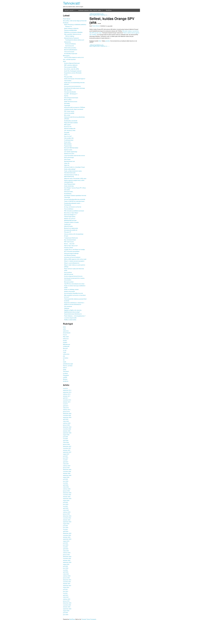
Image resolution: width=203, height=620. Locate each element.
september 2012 (67, 392)
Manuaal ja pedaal (68, 282)
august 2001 (66, 587)
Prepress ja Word (68, 247)
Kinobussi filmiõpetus (70, 44)
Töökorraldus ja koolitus (70, 48)
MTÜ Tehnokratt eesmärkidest (71, 251)
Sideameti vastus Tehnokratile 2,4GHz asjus (75, 178)
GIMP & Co (67, 134)
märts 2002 (66, 574)
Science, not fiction (67, 365)
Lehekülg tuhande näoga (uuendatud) (73, 109)
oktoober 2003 (66, 537)
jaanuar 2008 (66, 444)
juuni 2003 (65, 545)
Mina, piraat (67, 115)
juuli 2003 (65, 543)
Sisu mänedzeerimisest (70, 240)
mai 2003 (65, 547)
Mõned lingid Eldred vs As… (97, 14)
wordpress (65, 381)
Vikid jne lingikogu (69, 36)
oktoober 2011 (66, 396)
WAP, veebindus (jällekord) (70, 65)
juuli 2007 (65, 456)
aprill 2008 (65, 440)
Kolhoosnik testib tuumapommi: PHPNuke (74, 107)
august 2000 (66, 610)
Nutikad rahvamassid (69, 291)
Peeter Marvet (96, 26)
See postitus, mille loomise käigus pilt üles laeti (74, 20)
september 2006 (67, 475)
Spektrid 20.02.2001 (69, 153)
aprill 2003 (65, 549)
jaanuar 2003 (66, 554)
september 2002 (67, 562)
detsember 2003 (67, 533)
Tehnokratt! (71, 2)
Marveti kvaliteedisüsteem (70, 49)
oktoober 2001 (66, 583)
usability (65, 377)
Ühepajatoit (66, 375)
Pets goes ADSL (68, 77)
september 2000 (67, 609)
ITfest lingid (67, 197)
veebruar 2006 (66, 489)
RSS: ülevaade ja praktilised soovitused (74, 211)
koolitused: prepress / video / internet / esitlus (89, 10)
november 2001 (67, 581)
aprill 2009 (65, 419)
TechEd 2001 (67, 224)
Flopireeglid (67, 105)
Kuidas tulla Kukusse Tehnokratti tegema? (74, 78)
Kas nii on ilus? (68, 136)
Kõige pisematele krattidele (71, 122)
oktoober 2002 (66, 560)
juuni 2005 (65, 504)
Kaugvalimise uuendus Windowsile (72, 73)
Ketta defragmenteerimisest (71, 97)
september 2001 (67, 585)
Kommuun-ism (67, 126)
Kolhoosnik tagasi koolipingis (71, 253)
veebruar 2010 (66, 409)
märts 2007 (66, 463)
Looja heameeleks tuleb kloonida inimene (74, 155)
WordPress (108, 10)
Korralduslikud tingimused (70, 53)
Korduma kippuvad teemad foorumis (73, 276)
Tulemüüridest (67, 80)
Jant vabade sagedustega (70, 151)
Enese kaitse (67, 142)
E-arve (65, 75)
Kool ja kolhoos (68, 272)
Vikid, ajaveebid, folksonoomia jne (72, 34)
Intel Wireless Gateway (70, 255)
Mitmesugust (66, 55)
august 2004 (66, 523)
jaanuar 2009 (66, 425)
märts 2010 (66, 407)
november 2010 (67, 400)
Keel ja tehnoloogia (69, 157)
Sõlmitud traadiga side (69, 128)
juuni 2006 (65, 481)
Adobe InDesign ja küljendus (71, 28)
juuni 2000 (65, 614)
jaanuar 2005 (66, 514)
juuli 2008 (65, 436)
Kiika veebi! (66, 336)
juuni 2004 (65, 527)
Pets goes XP (67, 232)
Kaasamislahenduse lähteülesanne (73, 314)
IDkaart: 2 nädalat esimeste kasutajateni (74, 261)
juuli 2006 (65, 479)
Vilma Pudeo (67, 159)
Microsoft (65, 348)
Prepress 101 (68, 26)
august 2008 (66, 434)
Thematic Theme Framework (88, 619)
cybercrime (66, 331)
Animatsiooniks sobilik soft (70, 230)
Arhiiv (99, 41)
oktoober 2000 (66, 607)
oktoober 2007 (66, 450)
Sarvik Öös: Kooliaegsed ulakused (72, 71)
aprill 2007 (65, 462)
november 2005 (67, 494)
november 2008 (67, 429)
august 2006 (66, 477)
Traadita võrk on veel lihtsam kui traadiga (74, 249)
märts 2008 (66, 442)
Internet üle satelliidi (69, 113)
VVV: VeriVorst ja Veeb (69, 130)
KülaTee (66, 96)
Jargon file (66, 163)
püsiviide (107, 41)
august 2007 (66, 454)
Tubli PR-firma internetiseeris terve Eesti (74, 284)
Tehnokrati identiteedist (70, 92)
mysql (64, 352)
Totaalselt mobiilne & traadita (71, 222)
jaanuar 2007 (66, 467)
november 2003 (67, 535)
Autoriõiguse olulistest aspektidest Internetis (75, 195)
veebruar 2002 (66, 576)
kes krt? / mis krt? (69, 10)
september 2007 (67, 452)
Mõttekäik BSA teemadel (70, 220)
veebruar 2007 (66, 465)
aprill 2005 (65, 508)
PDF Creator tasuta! (69, 111)
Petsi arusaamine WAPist (70, 67)
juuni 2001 (65, 591)
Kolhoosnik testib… (69, 191)
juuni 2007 (65, 458)
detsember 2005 (67, 492)
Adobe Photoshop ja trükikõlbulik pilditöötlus (75, 24)
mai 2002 (65, 570)
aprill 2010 (65, 406)
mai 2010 (65, 404)
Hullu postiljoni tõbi (69, 138)
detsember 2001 (67, 580)
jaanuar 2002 (66, 578)
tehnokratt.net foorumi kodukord (72, 257)
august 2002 (66, 564)
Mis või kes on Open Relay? (71, 213)
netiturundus (66, 354)
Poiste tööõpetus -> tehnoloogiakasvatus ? (74, 316)
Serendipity (67, 103)
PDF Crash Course (69, 241)
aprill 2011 (65, 398)
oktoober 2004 (66, 520)
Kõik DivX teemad (68, 274)
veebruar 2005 (66, 512)
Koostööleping (67, 193)
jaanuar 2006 (66, 491)
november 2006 (67, 471)
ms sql (64, 350)
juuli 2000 (65, 612)
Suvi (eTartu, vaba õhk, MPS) (71, 69)
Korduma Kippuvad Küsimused (72, 63)
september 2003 (67, 539)
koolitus (65, 340)
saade (64, 362)
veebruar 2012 (66, 394)
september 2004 (67, 522)
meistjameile (66, 346)
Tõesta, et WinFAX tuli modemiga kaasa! (74, 201)
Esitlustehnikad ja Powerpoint (71, 38)
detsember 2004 (67, 516)
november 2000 (67, 605)
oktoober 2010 (66, 402)
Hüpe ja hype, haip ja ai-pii (70, 245)
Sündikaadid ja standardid (70, 121)
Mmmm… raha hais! (69, 243)
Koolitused (65, 22)
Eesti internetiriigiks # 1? (70, 214)
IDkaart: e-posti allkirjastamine (71, 263)
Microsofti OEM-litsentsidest (71, 148)
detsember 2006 (67, 469)
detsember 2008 (67, 427)
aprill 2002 (65, 572)
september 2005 (67, 498)
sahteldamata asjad (68, 364)
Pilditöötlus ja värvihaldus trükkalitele (73, 32)
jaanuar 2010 (66, 411)
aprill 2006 (65, 485)
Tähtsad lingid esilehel (69, 216)
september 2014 (67, 390)
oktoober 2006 (66, 473)
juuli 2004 (65, 525)
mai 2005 (65, 506)
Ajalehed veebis (68, 150)
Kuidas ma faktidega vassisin (71, 289)
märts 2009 (66, 421)
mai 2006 (65, 483)
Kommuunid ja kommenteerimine (72, 86)
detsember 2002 (67, 556)
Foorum (65, 335)
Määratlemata (66, 344)
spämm (65, 367)
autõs (64, 329)
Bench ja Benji (67, 99)
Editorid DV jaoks (68, 226)
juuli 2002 (65, 566)
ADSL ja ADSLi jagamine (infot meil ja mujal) (75, 259)
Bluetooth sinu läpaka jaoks (71, 228)
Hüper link (66, 165)
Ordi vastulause (68, 306)
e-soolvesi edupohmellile (70, 318)
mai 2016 (65, 388)
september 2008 (67, 433)
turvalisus (65, 373)
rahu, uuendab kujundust (69, 59)
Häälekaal (66, 308)
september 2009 (67, 417)
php (64, 356)
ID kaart (66, 236)
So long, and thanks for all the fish (72, 207)
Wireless (65, 379)
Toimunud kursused (69, 51)
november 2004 (67, 518)
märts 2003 (66, 551)
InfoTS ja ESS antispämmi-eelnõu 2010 (74, 57)
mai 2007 (65, 460)
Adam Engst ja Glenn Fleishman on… (99, 15)
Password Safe (68, 146)
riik (63, 360)
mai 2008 (65, 438)
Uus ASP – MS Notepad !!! (70, 94)
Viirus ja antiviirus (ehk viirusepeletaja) (73, 234)
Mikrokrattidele (68, 144)
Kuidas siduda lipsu (69, 186)
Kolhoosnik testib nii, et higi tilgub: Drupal (74, 167)
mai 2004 (65, 529)
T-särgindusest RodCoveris (71, 238)
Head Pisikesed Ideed (69, 184)
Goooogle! (66, 132)
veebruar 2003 (66, 552)
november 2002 (67, 558)
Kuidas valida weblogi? (70, 169)
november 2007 (67, 448)
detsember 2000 (67, 603)
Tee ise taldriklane (68, 209)
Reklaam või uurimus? (69, 218)
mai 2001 (65, 593)
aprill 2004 (65, 531)
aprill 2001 (65, 595)
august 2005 (66, 500)
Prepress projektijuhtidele (70, 30)
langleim (65, 342)
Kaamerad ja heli (69, 46)
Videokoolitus (67, 42)
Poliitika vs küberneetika (70, 319)
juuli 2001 (65, 589)
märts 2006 (66, 487)
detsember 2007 (67, 446)
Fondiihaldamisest (68, 140)
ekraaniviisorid (66, 333)
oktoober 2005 (66, 496)
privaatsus (65, 358)
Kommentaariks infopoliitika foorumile (73, 293)
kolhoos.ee (66, 338)
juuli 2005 (65, 502)
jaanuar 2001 (66, 601)
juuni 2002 (65, 568)
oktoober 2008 (66, 431)
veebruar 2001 (66, 599)
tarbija (64, 369)
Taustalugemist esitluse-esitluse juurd (74, 40)
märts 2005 (66, 510)
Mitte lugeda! (67, 124)
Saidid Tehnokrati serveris (70, 101)
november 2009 (67, 415)
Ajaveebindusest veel (69, 161)
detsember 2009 (67, 413)
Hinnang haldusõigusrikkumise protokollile (74, 199)
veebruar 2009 (66, 423)
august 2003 (66, 541)
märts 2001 (66, 597)
